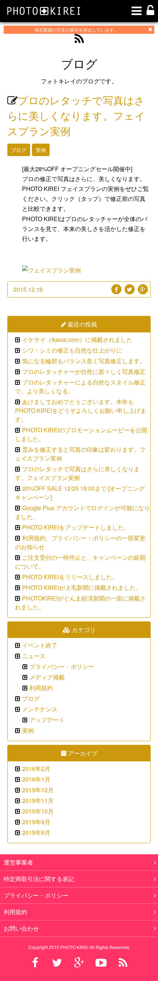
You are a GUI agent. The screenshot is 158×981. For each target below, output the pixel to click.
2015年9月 (36, 822)
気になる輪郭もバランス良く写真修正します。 (84, 361)
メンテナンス (39, 709)
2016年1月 (36, 779)
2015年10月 (38, 811)
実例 (41, 150)
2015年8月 (36, 832)
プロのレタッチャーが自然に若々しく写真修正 (84, 371)
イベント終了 (39, 645)
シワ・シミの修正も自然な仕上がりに (72, 350)
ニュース (34, 656)
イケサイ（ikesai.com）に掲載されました (77, 339)
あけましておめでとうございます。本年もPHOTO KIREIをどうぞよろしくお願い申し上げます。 (80, 410)
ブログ (18, 150)
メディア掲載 (47, 677)
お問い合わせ (21, 928)
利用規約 (41, 688)
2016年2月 (36, 768)
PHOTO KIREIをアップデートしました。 (76, 527)
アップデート (47, 719)
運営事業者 (18, 862)
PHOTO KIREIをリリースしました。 (70, 577)
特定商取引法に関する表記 (39, 878)
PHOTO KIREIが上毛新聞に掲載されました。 (81, 587)
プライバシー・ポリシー (61, 666)
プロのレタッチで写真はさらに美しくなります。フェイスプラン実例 (76, 115)
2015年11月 (38, 800)
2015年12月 (38, 790)
